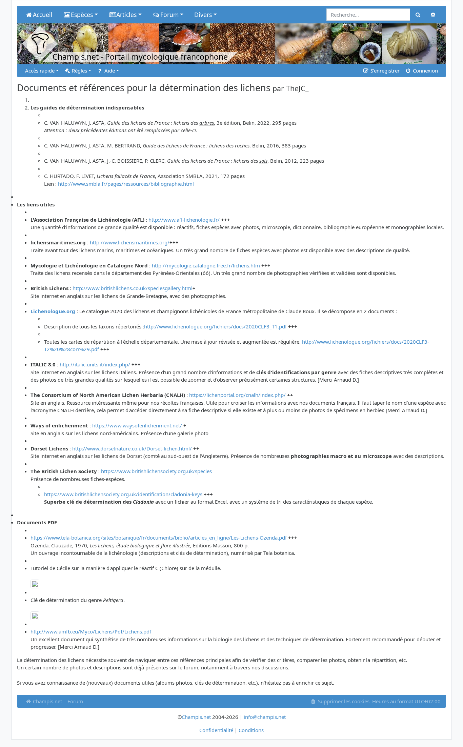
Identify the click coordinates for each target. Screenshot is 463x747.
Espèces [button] (82, 15)
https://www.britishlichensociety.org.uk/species (156, 471)
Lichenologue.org (53, 311)
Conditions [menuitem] (251, 730)
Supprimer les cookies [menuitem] (343, 701)
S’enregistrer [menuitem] (384, 70)
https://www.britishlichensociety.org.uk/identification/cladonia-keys (123, 494)
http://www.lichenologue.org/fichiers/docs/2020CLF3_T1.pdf (215, 326)
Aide (109, 70)
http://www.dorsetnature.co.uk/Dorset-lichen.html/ (132, 448)
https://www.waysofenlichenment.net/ (137, 425)
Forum (75, 701)
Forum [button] (169, 15)
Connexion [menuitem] (424, 70)
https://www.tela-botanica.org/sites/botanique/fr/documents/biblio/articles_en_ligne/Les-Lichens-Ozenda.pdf (159, 537)
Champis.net (47, 701)
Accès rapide (40, 70)
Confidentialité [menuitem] (216, 730)
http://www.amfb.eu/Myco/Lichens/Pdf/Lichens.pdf (91, 631)
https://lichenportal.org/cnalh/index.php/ (237, 394)
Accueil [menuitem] (43, 15)
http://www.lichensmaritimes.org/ (129, 242)
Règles (79, 70)
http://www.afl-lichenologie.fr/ (184, 219)
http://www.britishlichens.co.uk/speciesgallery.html (133, 288)
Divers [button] (203, 15)
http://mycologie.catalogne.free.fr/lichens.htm (206, 265)
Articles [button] (126, 15)
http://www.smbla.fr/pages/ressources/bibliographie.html (126, 183)
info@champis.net (265, 716)
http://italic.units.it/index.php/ (95, 364)
